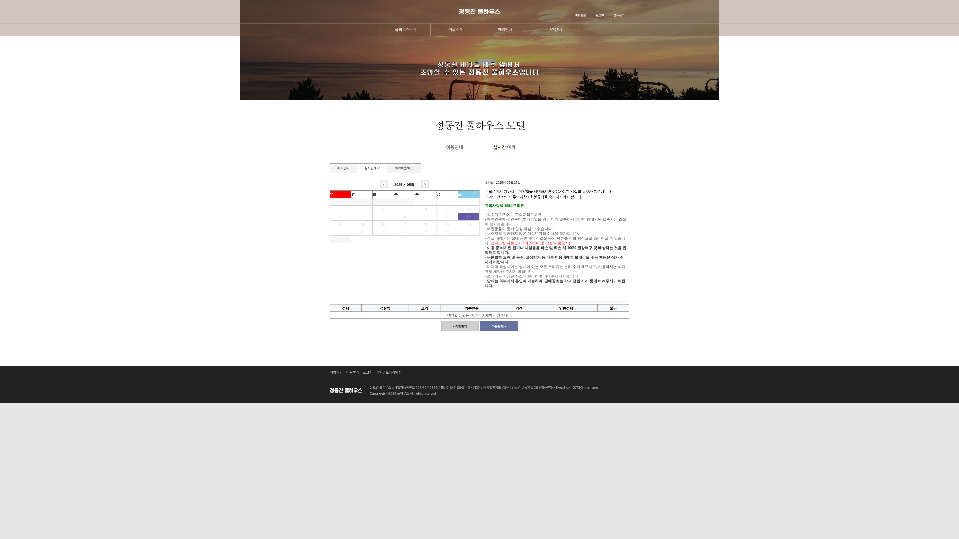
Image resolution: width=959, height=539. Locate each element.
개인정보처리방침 (388, 372)
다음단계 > (499, 326)
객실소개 (455, 29)
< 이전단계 (460, 326)
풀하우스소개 (405, 29)
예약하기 (336, 372)
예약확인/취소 (404, 167)
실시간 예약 (504, 147)
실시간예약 (372, 168)
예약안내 (505, 29)
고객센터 (554, 29)
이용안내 (454, 147)
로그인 (367, 372)
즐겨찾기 (619, 15)
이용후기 (352, 372)
